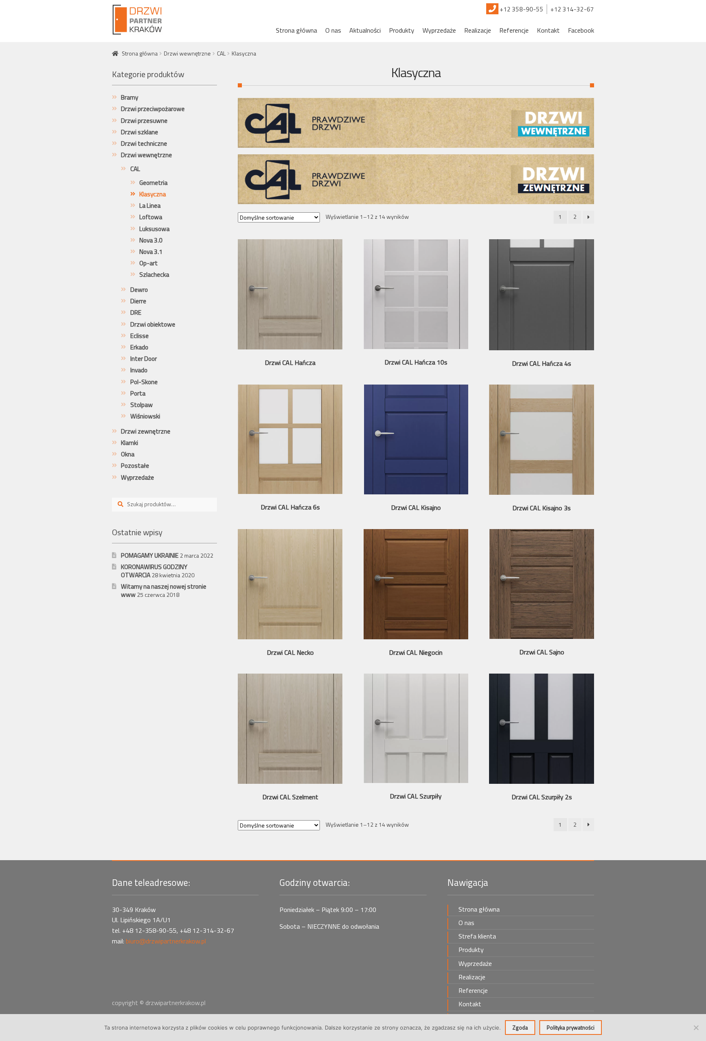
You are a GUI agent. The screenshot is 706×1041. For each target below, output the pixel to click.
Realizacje (477, 30)
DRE (135, 312)
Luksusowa (154, 229)
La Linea (150, 205)
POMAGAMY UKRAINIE (150, 555)
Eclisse (139, 335)
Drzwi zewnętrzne (145, 431)
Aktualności (365, 30)
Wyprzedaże (439, 30)
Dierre (138, 301)
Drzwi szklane (139, 132)
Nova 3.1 (151, 251)
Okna (127, 454)
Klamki (129, 442)
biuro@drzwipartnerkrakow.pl (166, 941)
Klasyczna (152, 194)
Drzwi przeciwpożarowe (153, 108)
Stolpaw (141, 404)
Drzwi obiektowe (152, 324)
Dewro (139, 289)
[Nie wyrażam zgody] (696, 1027)
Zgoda (520, 1027)
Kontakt (548, 30)
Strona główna (296, 30)
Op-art (148, 263)
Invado (138, 370)
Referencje (514, 30)
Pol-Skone (144, 382)
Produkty (401, 30)
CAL (221, 53)
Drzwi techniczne (144, 143)
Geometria (153, 182)
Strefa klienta (477, 936)
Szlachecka (154, 274)
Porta (137, 393)
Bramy (129, 97)
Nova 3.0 (151, 240)
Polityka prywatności (570, 1027)
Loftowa (150, 217)
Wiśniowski (145, 416)
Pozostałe (135, 465)
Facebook (581, 30)
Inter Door (143, 358)
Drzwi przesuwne (144, 120)
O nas (333, 30)
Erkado (139, 347)
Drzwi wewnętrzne (187, 53)
